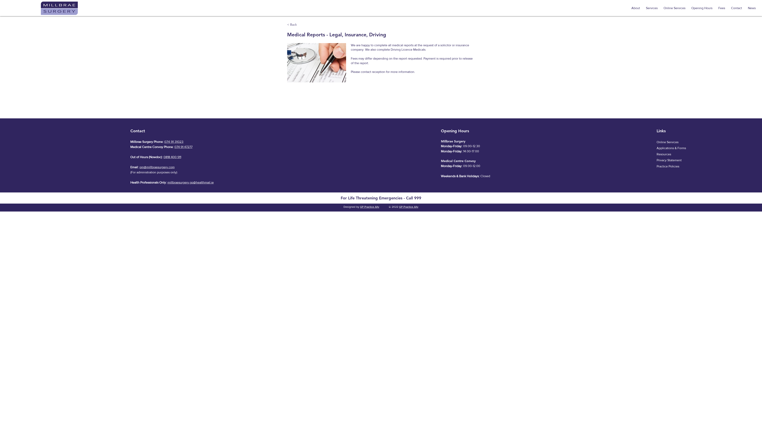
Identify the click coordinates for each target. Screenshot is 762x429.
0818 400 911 (172, 157)
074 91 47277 (183, 147)
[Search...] (620, 8)
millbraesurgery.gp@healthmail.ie (190, 182)
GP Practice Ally (369, 206)
